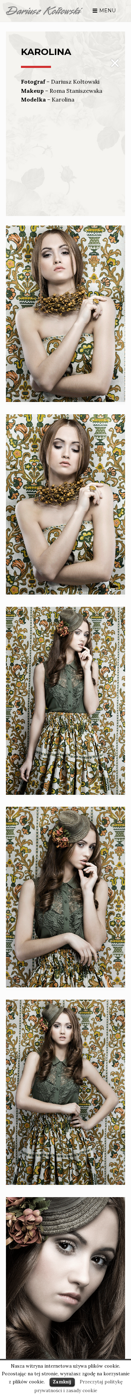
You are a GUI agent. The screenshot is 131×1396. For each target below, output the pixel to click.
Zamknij (62, 1382)
